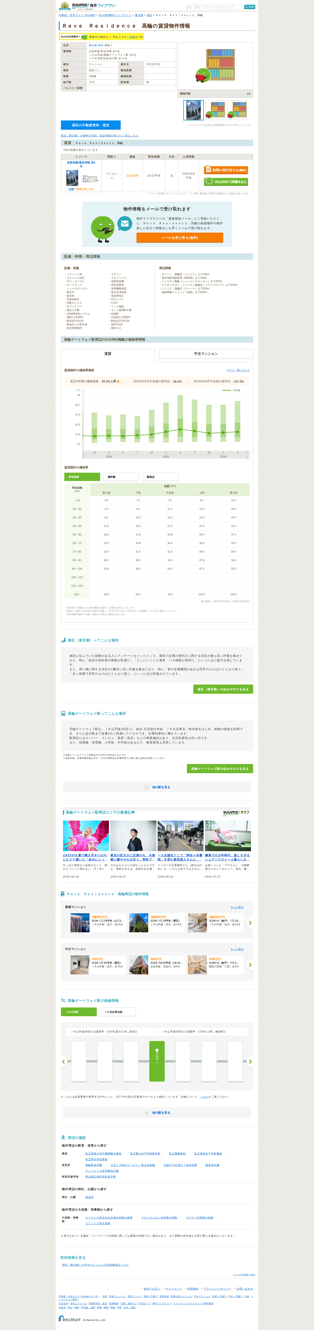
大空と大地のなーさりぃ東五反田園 (133, 1165)
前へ (64, 1061)
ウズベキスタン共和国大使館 (159, 1217)
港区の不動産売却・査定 (91, 125)
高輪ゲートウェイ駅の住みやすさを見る (220, 768)
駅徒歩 (151, 476)
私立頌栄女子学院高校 (208, 1153)
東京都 (139, 15)
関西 (106, 1307)
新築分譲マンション (181, 1296)
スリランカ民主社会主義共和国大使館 (109, 1217)
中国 (119, 1307)
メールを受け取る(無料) (179, 237)
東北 (70, 1307)
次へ (250, 1061)
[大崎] (209, 1061)
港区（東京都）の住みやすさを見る (223, 689)
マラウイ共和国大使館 (200, 1217)
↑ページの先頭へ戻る (244, 1274)
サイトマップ (174, 1288)
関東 (76, 1307)
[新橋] (78, 1061)
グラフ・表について (238, 370)
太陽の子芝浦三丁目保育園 (180, 1165)
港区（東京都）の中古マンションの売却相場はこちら (95, 1264)
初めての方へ (152, 1288)
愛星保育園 (212, 1165)
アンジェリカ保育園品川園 (102, 1170)
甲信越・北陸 (88, 1307)
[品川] (183, 1061)
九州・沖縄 (129, 1307)
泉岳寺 (89, 1197)
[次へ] (250, 922)
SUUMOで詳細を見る (226, 181)
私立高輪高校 (177, 1153)
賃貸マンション (117, 1296)
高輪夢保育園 (93, 1165)
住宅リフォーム (78, 1303)
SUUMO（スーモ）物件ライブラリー (88, 6)
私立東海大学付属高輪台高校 (103, 1153)
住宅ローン (145, 1303)
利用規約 (192, 1288)
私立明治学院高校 (96, 1159)
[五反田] (235, 1061)
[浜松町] (104, 1061)
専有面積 (74, 476)
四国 (112, 1307)
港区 (149, 15)
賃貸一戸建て (151, 1296)
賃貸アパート (135, 1296)
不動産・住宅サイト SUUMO (77, 15)
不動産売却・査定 (97, 1303)
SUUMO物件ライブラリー (115, 15)
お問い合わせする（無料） (226, 170)
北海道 (62, 1307)
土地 (246, 1296)
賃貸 (132, 36)
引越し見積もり (128, 1303)
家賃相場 (164, 1296)
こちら (204, 1096)
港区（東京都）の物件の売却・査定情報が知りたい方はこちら (100, 135)
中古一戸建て (235, 1296)
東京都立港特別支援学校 (100, 1176)
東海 (99, 1307)
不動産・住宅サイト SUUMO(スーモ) (78, 1296)
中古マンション (202, 1296)
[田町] (130, 1061)
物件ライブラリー (162, 1303)
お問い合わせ (244, 1288)
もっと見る (237, 907)
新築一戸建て (219, 1296)
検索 (251, 6)
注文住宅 (63, 1303)
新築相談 (114, 1303)
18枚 (71, 189)
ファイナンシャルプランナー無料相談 (193, 1303)
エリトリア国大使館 (97, 1223)
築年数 (112, 476)
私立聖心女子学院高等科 (145, 1153)
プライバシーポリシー (217, 1288)
